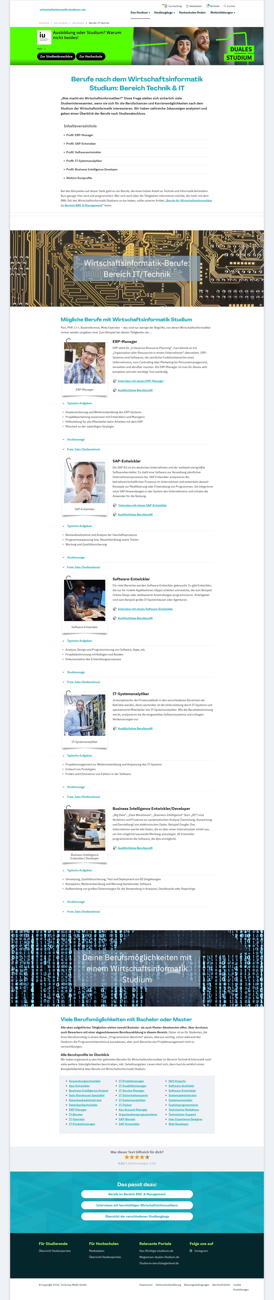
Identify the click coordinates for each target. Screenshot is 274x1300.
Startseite (44, 22)
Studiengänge (163, 12)
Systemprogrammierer (183, 1105)
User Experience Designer (185, 1119)
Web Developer (179, 1124)
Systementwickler (180, 1100)
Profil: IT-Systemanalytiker (84, 161)
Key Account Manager (133, 1109)
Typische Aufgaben (79, 403)
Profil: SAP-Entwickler (81, 143)
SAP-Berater (127, 1119)
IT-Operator (77, 1119)
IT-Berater (76, 1114)
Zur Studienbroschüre (56, 56)
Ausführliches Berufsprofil (135, 390)
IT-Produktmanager (82, 1124)
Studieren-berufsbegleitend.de (159, 1263)
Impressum (146, 1284)
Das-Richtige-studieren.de (156, 1251)
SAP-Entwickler (129, 1124)
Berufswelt (78, 22)
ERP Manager (78, 1109)
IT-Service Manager (131, 1090)
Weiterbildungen (221, 12)
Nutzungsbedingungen (196, 1284)
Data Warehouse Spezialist (86, 1095)
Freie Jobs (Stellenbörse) (83, 449)
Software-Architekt (181, 1086)
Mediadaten (96, 1251)
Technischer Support (182, 1114)
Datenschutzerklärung (168, 1284)
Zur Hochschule (90, 56)
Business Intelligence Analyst (88, 1090)
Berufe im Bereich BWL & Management (137, 1194)
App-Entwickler (79, 1086)
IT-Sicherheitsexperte (133, 1095)
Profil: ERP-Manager (79, 135)
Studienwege (76, 439)
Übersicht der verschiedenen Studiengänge (137, 1216)
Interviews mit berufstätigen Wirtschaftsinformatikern (137, 1205)
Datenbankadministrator (85, 1100)
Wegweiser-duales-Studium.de (159, 1257)
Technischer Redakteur (184, 1109)
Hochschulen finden (192, 12)
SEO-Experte (177, 1081)
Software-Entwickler (182, 1090)
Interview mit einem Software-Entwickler (145, 609)
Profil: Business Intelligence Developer (92, 169)
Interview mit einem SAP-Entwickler (142, 505)
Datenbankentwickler (83, 1105)
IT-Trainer (125, 1105)
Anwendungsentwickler (85, 1081)
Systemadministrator (183, 1095)
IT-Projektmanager (131, 1081)
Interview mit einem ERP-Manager (141, 381)
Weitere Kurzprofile (79, 178)
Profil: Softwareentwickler (83, 152)
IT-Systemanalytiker (132, 1100)
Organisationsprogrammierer (138, 1114)
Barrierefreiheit (221, 1284)
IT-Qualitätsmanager (133, 1086)
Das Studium (139, 12)
